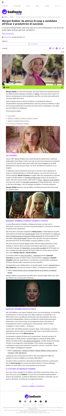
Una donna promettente (31, 341)
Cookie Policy (34, 405)
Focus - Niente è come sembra (48, 180)
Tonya (27, 243)
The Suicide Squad (19, 238)
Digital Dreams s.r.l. (21, 407)
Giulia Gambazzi (8, 34)
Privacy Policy (26, 405)
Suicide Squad (30, 234)
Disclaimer (40, 405)
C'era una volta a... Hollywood (30, 255)
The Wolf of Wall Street (32, 178)
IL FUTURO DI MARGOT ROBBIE (18, 124)
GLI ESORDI (11, 116)
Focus (11, 17)
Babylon (46, 258)
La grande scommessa (30, 182)
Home (5, 17)
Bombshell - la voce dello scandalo (34, 248)
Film (62, 52)
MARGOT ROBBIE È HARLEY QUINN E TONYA (23, 118)
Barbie (7, 87)
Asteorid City (53, 265)
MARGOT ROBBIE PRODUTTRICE (18, 121)
